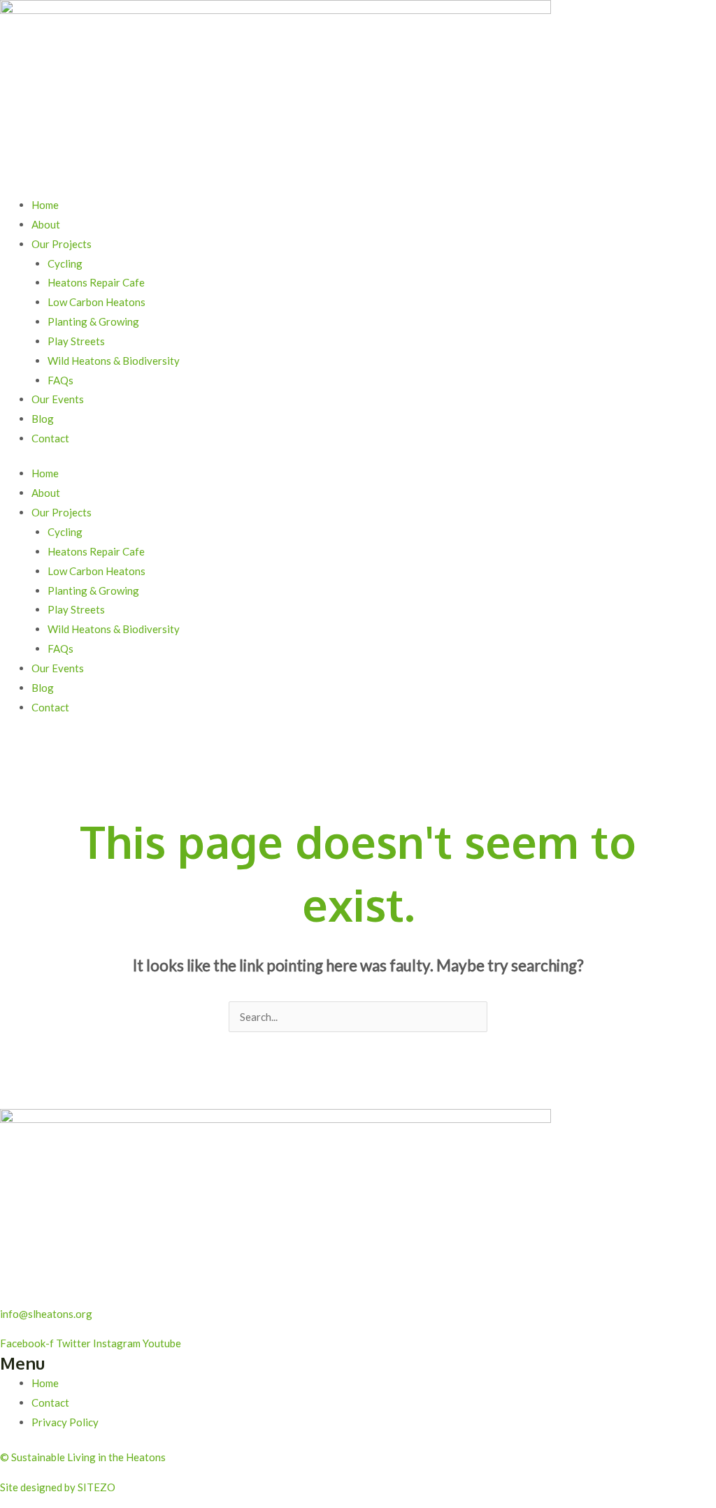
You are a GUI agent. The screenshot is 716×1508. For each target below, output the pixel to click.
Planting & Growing (93, 321)
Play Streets (76, 341)
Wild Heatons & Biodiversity (114, 360)
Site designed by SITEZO (57, 1487)
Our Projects (61, 244)
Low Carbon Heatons (96, 302)
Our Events (57, 399)
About (45, 224)
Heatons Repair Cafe (96, 282)
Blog (42, 418)
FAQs (60, 380)
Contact (50, 438)
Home (45, 204)
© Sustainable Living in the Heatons (83, 1457)
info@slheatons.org (46, 1313)
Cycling (65, 263)
